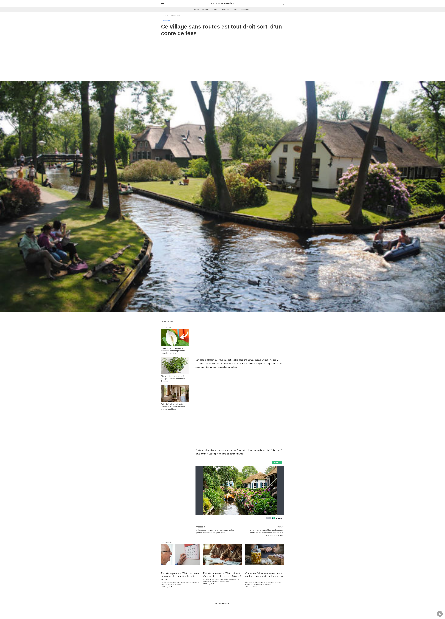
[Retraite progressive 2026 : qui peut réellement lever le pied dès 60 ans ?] (222, 554)
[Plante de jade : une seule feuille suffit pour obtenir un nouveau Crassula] (175, 365)
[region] (222, 56)
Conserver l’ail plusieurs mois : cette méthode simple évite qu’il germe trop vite (264, 576)
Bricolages (215, 9)
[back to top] (440, 614)
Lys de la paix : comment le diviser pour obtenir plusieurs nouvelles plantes (173, 350)
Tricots (234, 9)
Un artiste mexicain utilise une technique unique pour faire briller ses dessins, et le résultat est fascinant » (266, 533)
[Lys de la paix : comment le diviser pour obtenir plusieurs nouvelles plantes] (175, 337)
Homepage (165, 15)
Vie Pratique (244, 9)
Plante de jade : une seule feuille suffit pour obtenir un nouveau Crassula (174, 378)
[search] (282, 3)
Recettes (225, 9)
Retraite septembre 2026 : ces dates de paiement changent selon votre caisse (180, 576)
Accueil (196, 9)
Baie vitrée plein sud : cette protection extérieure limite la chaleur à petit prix (173, 406)
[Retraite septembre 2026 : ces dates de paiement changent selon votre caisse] (180, 554)
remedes (205, 9)
